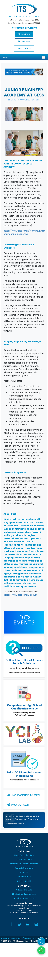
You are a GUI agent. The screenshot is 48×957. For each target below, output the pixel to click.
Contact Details (24, 881)
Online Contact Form (25, 898)
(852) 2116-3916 (25, 890)
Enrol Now (25, 34)
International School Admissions (24, 864)
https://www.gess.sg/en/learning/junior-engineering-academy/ (24, 232)
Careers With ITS (24, 876)
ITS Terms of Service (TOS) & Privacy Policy (19, 938)
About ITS (24, 872)
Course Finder (24, 48)
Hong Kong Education (24, 855)
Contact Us (25, 41)
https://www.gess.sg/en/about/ (20, 594)
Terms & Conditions (24, 868)
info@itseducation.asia (25, 894)
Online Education (24, 859)
